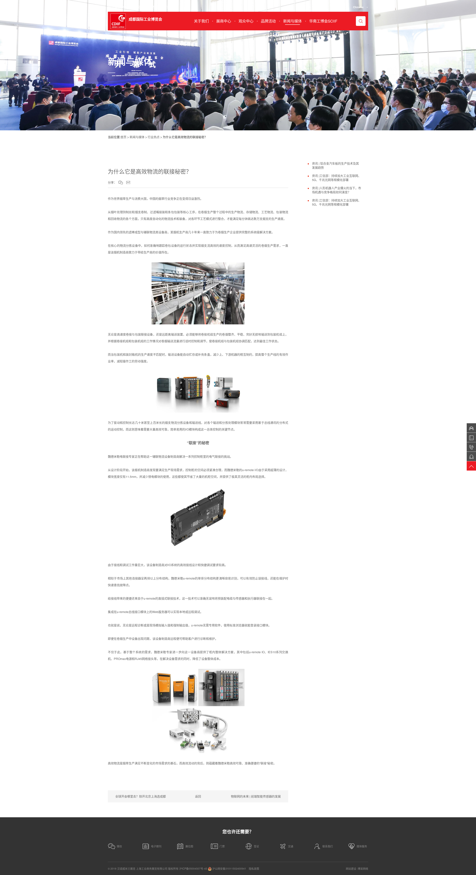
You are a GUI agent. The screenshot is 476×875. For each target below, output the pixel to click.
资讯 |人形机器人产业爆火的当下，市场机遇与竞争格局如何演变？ (336, 190)
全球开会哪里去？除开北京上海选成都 (140, 796)
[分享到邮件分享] (128, 182)
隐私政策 (254, 868)
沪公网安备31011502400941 (229, 868)
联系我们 (327, 846)
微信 (119, 846)
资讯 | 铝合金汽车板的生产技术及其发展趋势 (335, 165)
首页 (123, 137)
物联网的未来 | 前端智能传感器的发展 (256, 796)
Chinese (358, 7)
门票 (222, 846)
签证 (256, 846)
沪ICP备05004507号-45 (193, 868)
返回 (198, 796)
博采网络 (363, 868)
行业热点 (154, 137)
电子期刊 (156, 846)
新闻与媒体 (137, 137)
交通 (290, 846)
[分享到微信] (120, 182)
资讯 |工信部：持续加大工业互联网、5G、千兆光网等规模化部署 (336, 178)
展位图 (189, 846)
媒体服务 (362, 846)
